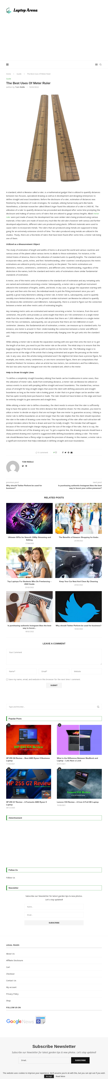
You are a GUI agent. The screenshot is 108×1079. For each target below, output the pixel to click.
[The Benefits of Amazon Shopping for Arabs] (78, 518)
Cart (8, 967)
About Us (10, 953)
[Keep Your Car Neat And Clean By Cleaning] (78, 562)
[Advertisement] (54, 35)
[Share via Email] (71, 452)
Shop (8, 1000)
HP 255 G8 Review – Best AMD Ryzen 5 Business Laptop (28, 759)
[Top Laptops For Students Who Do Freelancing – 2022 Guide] (29, 562)
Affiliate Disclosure (14, 960)
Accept (49, 1076)
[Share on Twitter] (65, 452)
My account (11, 987)
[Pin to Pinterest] (68, 452)
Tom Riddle (20, 87)
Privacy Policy (12, 994)
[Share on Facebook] (62, 452)
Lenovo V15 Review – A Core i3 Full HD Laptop (78, 802)
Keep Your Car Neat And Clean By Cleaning (78, 581)
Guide (19, 74)
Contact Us (11, 980)
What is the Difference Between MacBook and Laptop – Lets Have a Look (77, 759)
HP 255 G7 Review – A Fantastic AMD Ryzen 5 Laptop (26, 803)
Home (8, 74)
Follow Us (10, 877)
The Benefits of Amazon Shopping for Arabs (78, 537)
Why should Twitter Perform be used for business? (78, 626)
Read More (60, 1076)
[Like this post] (57, 452)
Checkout (10, 973)
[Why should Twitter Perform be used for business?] (78, 606)
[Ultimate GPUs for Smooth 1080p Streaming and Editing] (29, 518)
